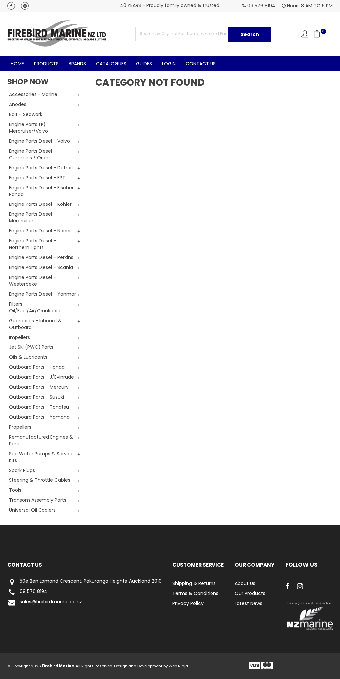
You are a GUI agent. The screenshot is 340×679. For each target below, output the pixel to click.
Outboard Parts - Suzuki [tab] (36, 397)
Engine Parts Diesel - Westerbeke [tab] (32, 280)
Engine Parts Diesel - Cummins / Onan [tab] (32, 154)
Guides (144, 63)
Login (169, 63)
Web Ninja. (179, 666)
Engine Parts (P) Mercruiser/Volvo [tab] (28, 127)
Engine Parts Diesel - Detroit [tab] (41, 167)
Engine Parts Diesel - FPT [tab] (37, 177)
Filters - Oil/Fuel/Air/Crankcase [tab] (35, 307)
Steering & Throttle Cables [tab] (39, 480)
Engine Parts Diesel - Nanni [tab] (39, 230)
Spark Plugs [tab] (22, 470)
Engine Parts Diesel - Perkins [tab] (41, 257)
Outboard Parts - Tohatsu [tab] (39, 407)
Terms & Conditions (195, 593)
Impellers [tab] (19, 337)
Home (17, 63)
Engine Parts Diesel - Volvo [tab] (39, 141)
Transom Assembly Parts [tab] (37, 500)
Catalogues (111, 63)
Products (46, 63)
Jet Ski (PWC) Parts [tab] (31, 347)
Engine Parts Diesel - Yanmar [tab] (42, 294)
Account (304, 33)
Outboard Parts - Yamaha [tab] (39, 417)
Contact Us (201, 63)
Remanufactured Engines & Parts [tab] (41, 440)
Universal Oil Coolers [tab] (32, 510)
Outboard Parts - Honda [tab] (37, 367)
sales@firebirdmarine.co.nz (51, 602)
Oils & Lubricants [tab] (28, 357)
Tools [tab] (15, 490)
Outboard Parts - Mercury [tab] (39, 387)
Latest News (248, 603)
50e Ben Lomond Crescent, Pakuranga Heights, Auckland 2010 (91, 581)
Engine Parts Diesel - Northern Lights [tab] (32, 244)
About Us (245, 583)
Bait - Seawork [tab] (25, 114)
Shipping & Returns (194, 583)
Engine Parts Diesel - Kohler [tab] (40, 204)
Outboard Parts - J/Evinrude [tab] (41, 377)
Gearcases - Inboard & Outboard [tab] (35, 324)
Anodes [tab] (17, 104)
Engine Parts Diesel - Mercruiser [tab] (32, 217)
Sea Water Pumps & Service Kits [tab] (41, 457)
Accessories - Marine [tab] (33, 94)
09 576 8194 (33, 592)
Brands (77, 63)
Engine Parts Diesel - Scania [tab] (41, 267)
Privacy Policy (188, 603)
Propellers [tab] (20, 427)
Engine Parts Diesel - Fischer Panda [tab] (41, 191)
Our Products (250, 593)
